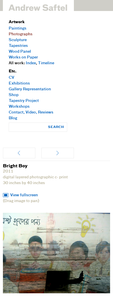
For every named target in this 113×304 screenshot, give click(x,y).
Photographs (20, 34)
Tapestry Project (24, 101)
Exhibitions (19, 83)
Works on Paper (23, 57)
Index (31, 63)
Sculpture (18, 40)
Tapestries (18, 46)
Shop (14, 95)
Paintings (17, 28)
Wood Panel (20, 52)
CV (11, 78)
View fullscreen (24, 195)
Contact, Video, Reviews (31, 112)
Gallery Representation (30, 89)
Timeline (46, 63)
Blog (13, 118)
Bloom (57, 153)
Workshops (19, 107)
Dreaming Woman (19, 153)
